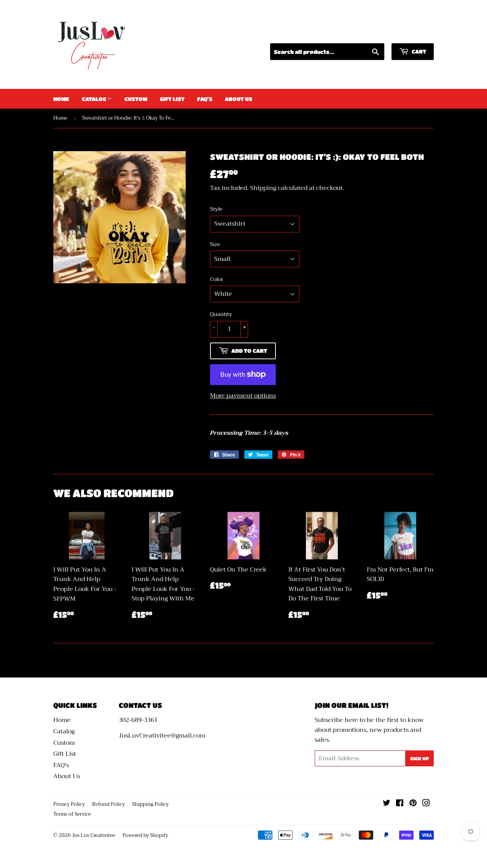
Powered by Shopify (145, 835)
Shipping (263, 188)
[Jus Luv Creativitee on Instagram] (426, 804)
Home (61, 99)
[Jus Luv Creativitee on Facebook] (400, 804)
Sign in (362, 33)
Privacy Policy (69, 804)
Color (216, 279)
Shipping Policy (150, 804)
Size (215, 244)
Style (216, 209)
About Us (238, 99)
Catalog (94, 99)
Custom (135, 99)
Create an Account (409, 33)
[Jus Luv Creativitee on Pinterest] (413, 804)
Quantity (221, 314)
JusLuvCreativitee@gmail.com (162, 735)
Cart (418, 51)
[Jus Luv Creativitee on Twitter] (386, 804)
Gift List (172, 99)
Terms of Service (72, 814)
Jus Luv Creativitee (93, 835)
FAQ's (204, 99)
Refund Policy (108, 804)
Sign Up (419, 758)
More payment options (243, 396)
